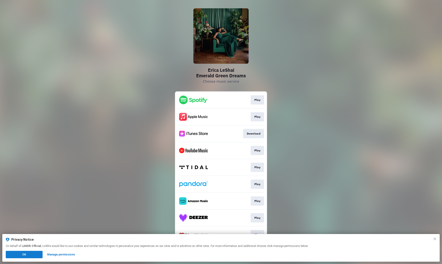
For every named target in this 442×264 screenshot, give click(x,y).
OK (24, 254)
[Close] (435, 239)
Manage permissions (61, 254)
